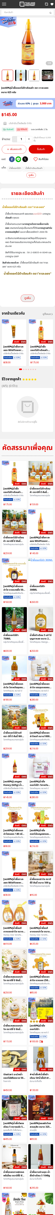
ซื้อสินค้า (41, 149)
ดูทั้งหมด (47, 314)
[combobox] (27, 12)
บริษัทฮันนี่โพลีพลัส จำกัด (20, 123)
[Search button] (50, 13)
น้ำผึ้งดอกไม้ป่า (15, 168)
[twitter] (25, 159)
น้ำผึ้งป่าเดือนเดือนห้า (34, 168)
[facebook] (12, 159)
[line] (18, 159)
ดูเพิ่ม (31, 175)
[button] (46, 4)
